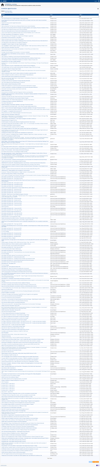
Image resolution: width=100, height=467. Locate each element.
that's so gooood (5, 206)
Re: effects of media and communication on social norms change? (15, 318)
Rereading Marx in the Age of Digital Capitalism (11, 61)
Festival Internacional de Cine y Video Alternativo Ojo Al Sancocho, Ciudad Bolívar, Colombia (20, 361)
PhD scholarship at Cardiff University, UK (10, 354)
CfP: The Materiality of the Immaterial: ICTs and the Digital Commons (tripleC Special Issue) (20, 356)
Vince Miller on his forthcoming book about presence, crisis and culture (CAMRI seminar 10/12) (20, 344)
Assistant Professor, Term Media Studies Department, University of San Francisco (18, 99)
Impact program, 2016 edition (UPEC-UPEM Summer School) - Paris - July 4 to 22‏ (18, 242)
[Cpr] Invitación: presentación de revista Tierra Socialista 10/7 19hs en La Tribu (17, 396)
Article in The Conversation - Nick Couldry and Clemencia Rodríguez (15, 149)
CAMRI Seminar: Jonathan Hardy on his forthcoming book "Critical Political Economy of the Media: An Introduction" (25, 447)
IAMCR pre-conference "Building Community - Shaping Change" (15, 433)
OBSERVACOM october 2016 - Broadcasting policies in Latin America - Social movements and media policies (23, 162)
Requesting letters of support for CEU (9, 120)
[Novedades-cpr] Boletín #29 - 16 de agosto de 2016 (12, 184)
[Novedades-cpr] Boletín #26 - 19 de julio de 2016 (11, 190)
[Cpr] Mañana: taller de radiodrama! (9, 367)
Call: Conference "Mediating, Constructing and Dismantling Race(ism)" (16, 56)
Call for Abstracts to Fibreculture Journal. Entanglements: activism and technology (18, 402)
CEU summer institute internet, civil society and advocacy (13, 302)
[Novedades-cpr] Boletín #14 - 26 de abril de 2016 (11, 229)
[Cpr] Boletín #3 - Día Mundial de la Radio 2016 (11, 266)
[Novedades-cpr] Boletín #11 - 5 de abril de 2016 (11, 236)
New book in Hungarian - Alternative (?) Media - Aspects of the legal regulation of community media (22, 363)
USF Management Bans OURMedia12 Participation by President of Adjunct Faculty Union (20, 59)
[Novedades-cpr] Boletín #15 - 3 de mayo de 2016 (11, 228)
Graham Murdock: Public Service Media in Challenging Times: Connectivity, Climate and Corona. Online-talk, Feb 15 (25, 40)
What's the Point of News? (7, 50)
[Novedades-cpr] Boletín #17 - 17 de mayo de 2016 (12, 214)
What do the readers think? (7, 289)
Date (81, 14)
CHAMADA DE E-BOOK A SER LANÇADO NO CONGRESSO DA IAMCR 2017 (17, 132)
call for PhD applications (6, 364)
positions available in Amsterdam (8, 292)
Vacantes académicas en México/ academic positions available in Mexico (16, 243)
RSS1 (94, 461)
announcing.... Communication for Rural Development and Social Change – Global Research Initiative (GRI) (23, 299)
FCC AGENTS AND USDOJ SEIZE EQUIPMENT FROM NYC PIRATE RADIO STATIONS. (19, 428)
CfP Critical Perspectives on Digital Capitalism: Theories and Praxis (15, 18)
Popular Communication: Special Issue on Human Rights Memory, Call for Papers (18, 187)
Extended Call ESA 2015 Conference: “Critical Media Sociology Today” (15, 314)
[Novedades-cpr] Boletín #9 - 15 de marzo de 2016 (12, 250)
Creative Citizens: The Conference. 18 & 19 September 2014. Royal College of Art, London (19, 419)
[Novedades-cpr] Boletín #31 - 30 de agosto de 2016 (12, 178)
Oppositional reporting (6, 336)
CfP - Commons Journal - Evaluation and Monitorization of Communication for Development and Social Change (24, 159)
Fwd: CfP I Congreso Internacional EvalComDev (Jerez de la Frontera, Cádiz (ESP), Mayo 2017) (21, 168)
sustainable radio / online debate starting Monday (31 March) (14, 439)
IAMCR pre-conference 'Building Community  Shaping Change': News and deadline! (18, 429)
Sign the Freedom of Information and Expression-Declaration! (14, 434)
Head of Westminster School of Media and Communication (14, 76)
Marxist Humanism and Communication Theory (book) (12, 39)
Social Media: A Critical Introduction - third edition (11, 37)
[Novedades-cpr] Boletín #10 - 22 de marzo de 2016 (12, 247)
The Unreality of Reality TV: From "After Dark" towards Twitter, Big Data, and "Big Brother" (20, 128)
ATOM (90, 461)
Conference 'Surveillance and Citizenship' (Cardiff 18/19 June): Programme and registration (20, 294)
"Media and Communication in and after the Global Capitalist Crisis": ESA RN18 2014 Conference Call (22, 455)
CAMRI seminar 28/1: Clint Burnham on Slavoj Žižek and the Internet (15, 329)
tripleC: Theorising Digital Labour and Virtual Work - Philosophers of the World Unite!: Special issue (21, 366)
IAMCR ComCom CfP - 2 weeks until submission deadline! (13, 324)
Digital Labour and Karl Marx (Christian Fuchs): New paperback (14, 421)
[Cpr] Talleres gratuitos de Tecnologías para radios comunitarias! (14, 378)
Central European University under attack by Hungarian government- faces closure (18, 121)
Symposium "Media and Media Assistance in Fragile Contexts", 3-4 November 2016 (18, 172)
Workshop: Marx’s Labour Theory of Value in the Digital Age (13, 410)
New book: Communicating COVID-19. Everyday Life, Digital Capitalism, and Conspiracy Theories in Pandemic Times (25, 27)
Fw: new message (5, 231)
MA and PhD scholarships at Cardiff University (11, 136)
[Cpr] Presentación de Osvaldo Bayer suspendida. (11, 407)
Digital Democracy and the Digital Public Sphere (11, 22)
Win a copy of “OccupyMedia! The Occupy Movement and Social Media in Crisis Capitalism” (20, 359)
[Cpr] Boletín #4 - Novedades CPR (8, 263)
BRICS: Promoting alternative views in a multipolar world (13, 345)
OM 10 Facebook (5, 382)
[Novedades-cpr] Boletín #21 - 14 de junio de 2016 (11, 205)
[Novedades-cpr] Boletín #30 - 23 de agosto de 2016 (12, 182)
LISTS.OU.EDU (4, 465)
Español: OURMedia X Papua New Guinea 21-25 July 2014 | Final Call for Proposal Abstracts (20, 424)
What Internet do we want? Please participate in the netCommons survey (17, 112)
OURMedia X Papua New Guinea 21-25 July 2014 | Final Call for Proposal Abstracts (18, 426)
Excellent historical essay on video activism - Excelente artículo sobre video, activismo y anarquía (21, 340)
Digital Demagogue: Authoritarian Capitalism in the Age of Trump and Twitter (17, 104)
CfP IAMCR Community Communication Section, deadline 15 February (16, 282)
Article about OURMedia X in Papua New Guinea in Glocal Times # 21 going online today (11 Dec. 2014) (22, 342)
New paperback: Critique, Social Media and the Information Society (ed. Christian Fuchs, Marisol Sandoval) (23, 423)
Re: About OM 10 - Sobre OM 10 (8, 383)
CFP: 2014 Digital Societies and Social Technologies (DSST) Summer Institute (17, 453)
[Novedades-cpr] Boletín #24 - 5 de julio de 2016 (11, 200)
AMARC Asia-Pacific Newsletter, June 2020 (10, 47)
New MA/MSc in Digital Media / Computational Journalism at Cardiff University (17, 415)
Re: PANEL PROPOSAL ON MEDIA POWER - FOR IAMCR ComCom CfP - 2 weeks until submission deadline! (24, 321)
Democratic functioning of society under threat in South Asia (14, 88)
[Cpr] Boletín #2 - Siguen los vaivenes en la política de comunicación (15, 268)
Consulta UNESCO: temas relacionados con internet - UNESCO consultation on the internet (20, 358)
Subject (3, 14)
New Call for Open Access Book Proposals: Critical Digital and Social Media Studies (18, 148)
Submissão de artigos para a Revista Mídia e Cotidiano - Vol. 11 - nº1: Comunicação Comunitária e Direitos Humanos (25, 123)
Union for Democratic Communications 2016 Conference (13, 245)
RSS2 (97, 461)
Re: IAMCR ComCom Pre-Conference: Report (11, 375)
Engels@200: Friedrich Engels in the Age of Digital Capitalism (14, 44)
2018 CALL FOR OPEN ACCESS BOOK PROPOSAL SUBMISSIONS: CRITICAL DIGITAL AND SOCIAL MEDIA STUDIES (26, 109)
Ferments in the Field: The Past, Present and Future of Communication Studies (18, 96)
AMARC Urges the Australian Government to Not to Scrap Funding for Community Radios (20, 418)
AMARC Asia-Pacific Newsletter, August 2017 (11, 114)
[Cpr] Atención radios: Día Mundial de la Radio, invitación (13, 327)
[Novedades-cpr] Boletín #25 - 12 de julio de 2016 (11, 198)
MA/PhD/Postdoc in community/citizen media (11, 216)
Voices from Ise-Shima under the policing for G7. (11, 211)
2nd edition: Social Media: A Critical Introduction (11, 125)
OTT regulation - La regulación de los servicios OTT (12, 111)
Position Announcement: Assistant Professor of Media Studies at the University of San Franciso (21, 164)
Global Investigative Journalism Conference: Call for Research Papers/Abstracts (17, 74)
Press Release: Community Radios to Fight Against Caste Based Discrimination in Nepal (19, 445)
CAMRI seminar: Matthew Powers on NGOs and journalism (13, 452)
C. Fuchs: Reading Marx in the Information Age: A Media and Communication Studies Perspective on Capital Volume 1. (25, 287)
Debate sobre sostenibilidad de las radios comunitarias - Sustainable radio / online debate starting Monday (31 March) (25, 438)
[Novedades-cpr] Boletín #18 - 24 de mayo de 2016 (12, 213)
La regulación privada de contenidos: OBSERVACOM (12, 101)
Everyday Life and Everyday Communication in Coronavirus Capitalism (16, 52)
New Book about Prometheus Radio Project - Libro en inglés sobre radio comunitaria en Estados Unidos (23, 339)
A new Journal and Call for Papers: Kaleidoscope (11, 248)
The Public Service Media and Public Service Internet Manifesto (14, 29)
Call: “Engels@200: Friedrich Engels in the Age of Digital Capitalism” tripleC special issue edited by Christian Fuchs (24, 45)
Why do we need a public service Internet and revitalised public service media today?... (19, 31)
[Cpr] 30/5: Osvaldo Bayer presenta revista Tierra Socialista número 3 (15, 409)
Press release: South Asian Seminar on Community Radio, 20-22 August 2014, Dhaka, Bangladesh (21, 373)
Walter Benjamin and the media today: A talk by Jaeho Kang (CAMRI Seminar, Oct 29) (19, 353)
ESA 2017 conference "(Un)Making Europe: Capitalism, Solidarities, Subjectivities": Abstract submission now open (24, 134)
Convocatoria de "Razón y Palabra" (8, 238)
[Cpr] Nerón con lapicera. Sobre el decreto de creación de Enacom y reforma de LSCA (19, 284)
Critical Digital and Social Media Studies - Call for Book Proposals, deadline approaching (19, 106)
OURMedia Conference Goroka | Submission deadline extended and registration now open (20, 449)
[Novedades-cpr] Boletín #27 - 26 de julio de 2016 (11, 189)
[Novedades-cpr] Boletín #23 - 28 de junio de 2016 (12, 201)
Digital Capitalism (5, 24)
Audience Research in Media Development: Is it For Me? (13, 380)
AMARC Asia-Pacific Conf (7, 90)
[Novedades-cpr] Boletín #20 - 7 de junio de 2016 (11, 208)
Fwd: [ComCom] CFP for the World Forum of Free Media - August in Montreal (17, 219)
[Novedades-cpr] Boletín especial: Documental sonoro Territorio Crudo (16, 255)
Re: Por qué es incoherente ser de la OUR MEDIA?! (12, 295)
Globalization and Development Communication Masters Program (15, 98)
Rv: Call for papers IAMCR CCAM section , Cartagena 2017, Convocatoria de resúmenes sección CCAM (22, 146)
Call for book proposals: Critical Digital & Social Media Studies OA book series (17, 271)
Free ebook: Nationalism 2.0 (7, 103)
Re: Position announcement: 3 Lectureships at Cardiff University (14, 151)
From (51, 14)
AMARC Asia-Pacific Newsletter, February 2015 (11, 310)
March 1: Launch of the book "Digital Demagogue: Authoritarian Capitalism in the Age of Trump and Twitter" (23, 107)
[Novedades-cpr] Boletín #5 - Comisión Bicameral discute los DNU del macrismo (18, 260)
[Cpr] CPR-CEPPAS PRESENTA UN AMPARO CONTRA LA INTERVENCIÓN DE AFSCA (19, 286)
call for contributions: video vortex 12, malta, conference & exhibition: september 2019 (19, 73)
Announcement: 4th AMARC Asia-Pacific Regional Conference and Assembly (17, 92)
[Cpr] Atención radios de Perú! (8, 351)
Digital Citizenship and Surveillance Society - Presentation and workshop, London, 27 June (20, 218)
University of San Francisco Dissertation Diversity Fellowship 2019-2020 (16, 80)
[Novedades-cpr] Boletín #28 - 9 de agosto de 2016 (12, 186)
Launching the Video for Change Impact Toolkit (11, 68)
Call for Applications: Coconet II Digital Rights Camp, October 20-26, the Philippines (18, 65)
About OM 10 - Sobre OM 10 (7, 391)
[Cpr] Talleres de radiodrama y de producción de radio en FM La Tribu (15, 416)
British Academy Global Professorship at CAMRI (11, 84)
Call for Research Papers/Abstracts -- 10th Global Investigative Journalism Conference (19, 118)
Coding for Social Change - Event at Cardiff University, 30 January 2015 (16, 337)
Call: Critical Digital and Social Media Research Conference (13, 82)
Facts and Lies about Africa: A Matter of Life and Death (13, 173)
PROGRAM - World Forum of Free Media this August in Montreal (15, 194)
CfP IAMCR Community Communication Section (11, 350)
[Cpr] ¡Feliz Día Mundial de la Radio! (9, 311)
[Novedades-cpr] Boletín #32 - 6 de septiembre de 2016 (13, 176)
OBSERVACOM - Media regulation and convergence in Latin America (16, 170)
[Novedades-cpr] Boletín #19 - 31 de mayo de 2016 (12, 209)
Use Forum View (8, 11)
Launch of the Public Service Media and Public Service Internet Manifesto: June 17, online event (21, 32)
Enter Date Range (8, 12)
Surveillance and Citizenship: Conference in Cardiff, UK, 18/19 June (15, 331)
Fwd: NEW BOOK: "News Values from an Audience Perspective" (14, 42)
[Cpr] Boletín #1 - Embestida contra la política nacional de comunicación (16, 278)
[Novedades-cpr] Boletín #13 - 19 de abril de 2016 (11, 233)
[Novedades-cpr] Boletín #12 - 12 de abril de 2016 (11, 234)
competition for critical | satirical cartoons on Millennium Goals (14, 405)
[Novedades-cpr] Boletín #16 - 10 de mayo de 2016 (12, 223)
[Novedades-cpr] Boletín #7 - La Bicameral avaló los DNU (13, 257)
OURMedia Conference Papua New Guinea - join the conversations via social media (18, 395)
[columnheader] (25, 14)
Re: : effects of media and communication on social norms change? (15, 316)
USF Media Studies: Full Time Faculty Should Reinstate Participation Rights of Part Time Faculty (21, 67)
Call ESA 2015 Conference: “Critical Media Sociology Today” (13, 326)
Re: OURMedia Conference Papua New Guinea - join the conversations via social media (19, 393)
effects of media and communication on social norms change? (14, 319)
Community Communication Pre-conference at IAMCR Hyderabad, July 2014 (17, 450)
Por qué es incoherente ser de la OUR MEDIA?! (11, 297)
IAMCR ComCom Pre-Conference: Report (10, 377)
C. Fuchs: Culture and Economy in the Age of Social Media (13, 313)
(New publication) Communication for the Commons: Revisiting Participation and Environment (21, 291)
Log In (95, 1)
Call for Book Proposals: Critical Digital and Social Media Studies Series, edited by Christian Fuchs (21, 58)
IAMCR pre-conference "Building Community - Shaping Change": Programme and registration (20, 401)
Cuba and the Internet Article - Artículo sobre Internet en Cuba (14, 334)
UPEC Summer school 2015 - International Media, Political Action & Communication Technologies (21, 304)
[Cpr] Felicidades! (5, 332)
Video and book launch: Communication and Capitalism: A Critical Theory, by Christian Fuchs (20, 48)
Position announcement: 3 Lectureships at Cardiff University (14, 161)
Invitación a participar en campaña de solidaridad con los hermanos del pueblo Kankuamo (20, 87)
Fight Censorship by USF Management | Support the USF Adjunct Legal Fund (17, 35)
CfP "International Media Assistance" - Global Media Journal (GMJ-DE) (16, 431)
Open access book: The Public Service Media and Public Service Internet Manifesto (18, 26)
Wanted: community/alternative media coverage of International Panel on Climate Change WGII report (22, 436)
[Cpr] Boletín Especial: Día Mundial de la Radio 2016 (12, 261)
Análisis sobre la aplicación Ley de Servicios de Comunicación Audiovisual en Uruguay (19, 85)
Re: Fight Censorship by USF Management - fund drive (13, 34)
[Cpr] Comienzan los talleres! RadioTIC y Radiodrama (12, 369)
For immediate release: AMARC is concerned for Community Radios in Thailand (17, 404)
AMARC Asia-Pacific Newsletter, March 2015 (10, 305)
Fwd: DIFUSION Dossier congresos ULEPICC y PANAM (13, 126)
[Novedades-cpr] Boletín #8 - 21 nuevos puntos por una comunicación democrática (18, 252)
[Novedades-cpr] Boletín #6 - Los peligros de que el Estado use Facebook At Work (18, 258)
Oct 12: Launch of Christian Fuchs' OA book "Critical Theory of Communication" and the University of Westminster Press (26, 175)
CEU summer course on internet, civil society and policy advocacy (15, 300)
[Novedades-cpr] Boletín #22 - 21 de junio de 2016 (12, 203)
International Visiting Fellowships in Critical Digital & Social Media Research (17, 270)
